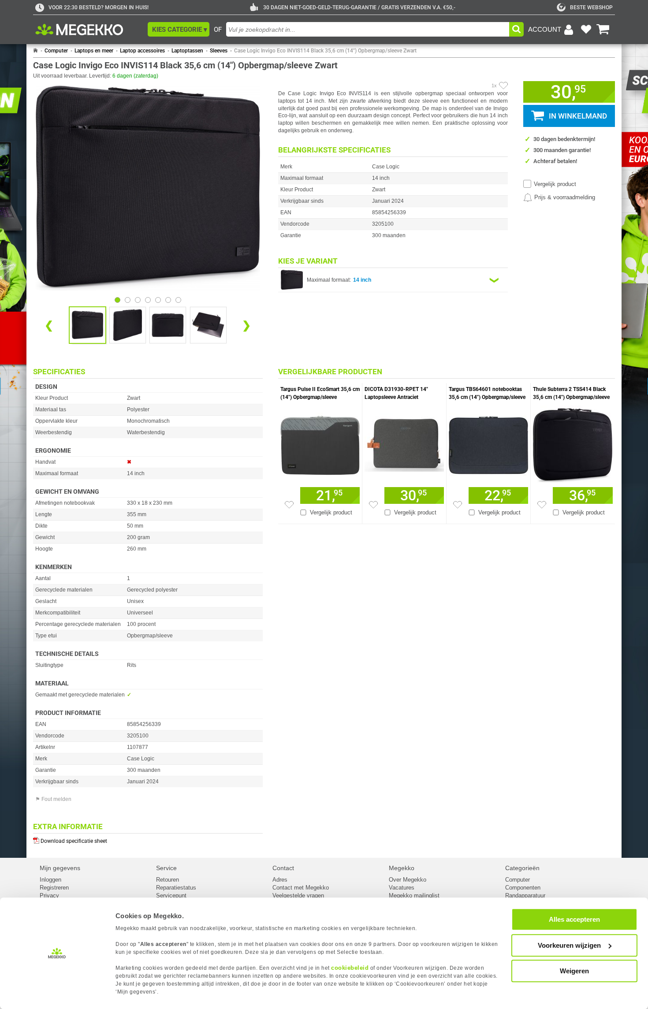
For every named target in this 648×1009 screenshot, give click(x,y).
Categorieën (522, 867)
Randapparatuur (525, 895)
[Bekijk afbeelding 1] (127, 300)
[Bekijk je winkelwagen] (603, 29)
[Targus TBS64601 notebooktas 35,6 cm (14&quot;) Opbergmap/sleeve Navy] (488, 443)
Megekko (401, 867)
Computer (56, 51)
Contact (283, 867)
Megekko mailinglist (414, 895)
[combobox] (367, 29)
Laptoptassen (187, 51)
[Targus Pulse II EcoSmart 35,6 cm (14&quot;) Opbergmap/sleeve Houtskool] (320, 443)
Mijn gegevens (60, 867)
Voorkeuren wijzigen (569, 945)
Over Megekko (407, 879)
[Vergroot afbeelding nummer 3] (208, 325)
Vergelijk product (555, 184)
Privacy (49, 895)
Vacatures (401, 887)
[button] (178, 29)
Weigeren (574, 971)
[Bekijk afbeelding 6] (178, 300)
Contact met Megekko (300, 887)
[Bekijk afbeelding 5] (168, 300)
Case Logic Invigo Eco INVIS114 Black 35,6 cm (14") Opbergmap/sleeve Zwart (325, 51)
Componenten (522, 887)
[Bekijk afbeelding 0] (117, 300)
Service (166, 867)
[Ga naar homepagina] (89, 29)
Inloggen (50, 879)
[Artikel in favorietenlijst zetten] (503, 85)
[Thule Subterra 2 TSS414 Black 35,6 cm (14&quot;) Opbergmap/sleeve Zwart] (573, 443)
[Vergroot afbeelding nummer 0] (87, 325)
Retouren (167, 879)
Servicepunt (171, 895)
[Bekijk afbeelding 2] (138, 300)
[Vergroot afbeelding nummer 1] (128, 325)
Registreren (54, 887)
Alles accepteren (574, 919)
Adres (279, 879)
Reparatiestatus (176, 887)
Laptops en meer (93, 51)
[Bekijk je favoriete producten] (585, 29)
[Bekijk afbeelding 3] (148, 300)
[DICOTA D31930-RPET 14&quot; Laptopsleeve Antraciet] (404, 443)
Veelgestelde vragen (298, 895)
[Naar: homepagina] (35, 51)
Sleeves (218, 51)
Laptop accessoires (142, 51)
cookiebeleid (350, 967)
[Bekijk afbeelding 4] (158, 300)
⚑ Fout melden (53, 799)
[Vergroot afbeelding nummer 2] (168, 325)
